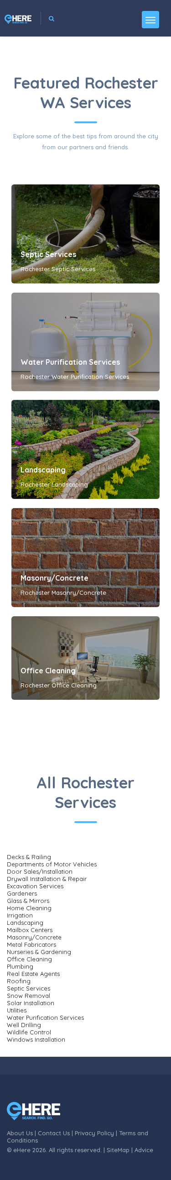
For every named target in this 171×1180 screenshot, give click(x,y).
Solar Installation (30, 1003)
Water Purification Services (70, 362)
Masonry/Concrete (54, 577)
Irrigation (20, 915)
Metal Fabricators (31, 944)
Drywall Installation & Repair (47, 878)
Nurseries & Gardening (39, 951)
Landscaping (43, 469)
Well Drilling (24, 1024)
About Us (20, 1133)
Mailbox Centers (29, 930)
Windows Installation (36, 1039)
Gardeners (22, 893)
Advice (144, 1150)
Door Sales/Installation (40, 871)
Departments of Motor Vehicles (52, 864)
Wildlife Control (29, 1032)
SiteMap (118, 1150)
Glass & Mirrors (28, 900)
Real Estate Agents (33, 973)
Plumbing (20, 966)
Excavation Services (35, 886)
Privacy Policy (94, 1133)
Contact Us (54, 1133)
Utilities (16, 1010)
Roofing (19, 981)
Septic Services (48, 254)
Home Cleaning (29, 908)
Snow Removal (28, 995)
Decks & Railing (29, 856)
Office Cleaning (48, 670)
